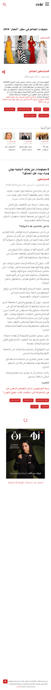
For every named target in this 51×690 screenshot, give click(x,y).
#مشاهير (45, 141)
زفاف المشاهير (42, 400)
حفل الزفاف (28, 400)
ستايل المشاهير (24, 109)
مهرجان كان (9, 109)
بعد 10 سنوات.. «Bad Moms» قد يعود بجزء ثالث (42, 148)
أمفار (46, 109)
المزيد (18, 687)
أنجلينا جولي (15, 400)
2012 (40, 102)
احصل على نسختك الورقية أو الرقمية (25, 483)
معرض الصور (30, 116)
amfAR (37, 109)
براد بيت (34, 407)
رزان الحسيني (42, 185)
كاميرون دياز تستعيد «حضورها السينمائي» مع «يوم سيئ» (10, 148)
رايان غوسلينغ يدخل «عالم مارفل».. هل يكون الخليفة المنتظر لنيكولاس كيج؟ (26, 148)
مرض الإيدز (44, 116)
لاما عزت (45, 77)
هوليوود (45, 407)
